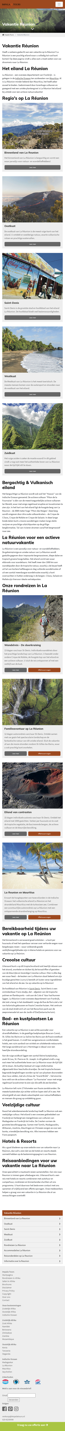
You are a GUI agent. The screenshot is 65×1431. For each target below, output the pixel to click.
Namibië (6, 1326)
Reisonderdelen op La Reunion (18, 1255)
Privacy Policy (8, 1290)
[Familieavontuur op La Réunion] (32, 702)
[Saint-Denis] (32, 276)
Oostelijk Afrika (9, 1311)
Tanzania (6, 1350)
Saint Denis (34, 988)
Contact (5, 1300)
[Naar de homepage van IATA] (27, 1381)
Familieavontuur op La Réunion (23, 728)
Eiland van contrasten (18, 812)
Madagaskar (7, 1362)
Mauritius (54, 78)
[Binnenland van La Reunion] (32, 126)
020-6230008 (7, 1419)
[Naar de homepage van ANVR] (5, 1381)
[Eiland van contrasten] (32, 785)
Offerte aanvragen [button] (44, 670)
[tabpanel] (32, 21)
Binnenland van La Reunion (17, 1218)
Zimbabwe (7, 1332)
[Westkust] (32, 349)
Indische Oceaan (23, 78)
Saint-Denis (9, 1229)
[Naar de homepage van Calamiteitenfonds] (16, 1381)
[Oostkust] (32, 199)
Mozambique (8, 1339)
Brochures (6, 1284)
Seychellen (7, 1371)
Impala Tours (9, 35)
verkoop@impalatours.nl (13, 1416)
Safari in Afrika (8, 1281)
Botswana (6, 1329)
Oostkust (8, 1223)
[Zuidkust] (32, 426)
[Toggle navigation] (59, 4)
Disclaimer (7, 1287)
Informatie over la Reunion (16, 1261)
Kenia (4, 1347)
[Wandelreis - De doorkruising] (32, 618)
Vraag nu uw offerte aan (31, 1425)
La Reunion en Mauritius (19, 892)
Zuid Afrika (7, 1323)
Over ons (6, 1297)
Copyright (6, 1294)
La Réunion (7, 1365)
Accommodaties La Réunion (17, 1250)
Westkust (8, 1234)
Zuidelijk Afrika (9, 1308)
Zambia (5, 1336)
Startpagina (7, 1275)
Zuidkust (8, 1239)
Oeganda (6, 1354)
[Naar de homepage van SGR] (38, 1381)
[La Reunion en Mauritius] (32, 866)
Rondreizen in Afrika (11, 1278)
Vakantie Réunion (12, 1212)
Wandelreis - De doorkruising (22, 645)
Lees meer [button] (32, 167)
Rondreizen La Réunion (15, 1245)
